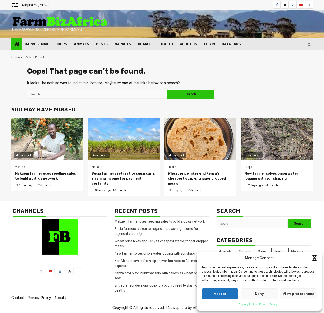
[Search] (309, 44)
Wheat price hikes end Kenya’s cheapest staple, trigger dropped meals (197, 178)
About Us (188, 44)
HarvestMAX (36, 44)
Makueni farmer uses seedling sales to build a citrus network (160, 221)
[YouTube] (50, 271)
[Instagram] (60, 271)
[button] (314, 258)
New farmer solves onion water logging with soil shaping (156, 253)
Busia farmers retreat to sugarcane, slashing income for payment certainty (123, 178)
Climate (145, 44)
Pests (102, 44)
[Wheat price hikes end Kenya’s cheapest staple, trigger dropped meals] (200, 139)
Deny (259, 294)
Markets (123, 44)
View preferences (298, 294)
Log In (209, 44)
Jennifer (45, 185)
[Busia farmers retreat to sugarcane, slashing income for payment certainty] (124, 139)
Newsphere (177, 307)
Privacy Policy (248, 304)
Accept (220, 294)
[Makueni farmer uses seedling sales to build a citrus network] (47, 139)
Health (166, 44)
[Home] (16, 44)
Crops (61, 44)
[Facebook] (41, 271)
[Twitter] (69, 271)
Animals (81, 44)
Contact (17, 297)
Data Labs (231, 44)
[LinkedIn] (79, 271)
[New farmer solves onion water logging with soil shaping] (277, 139)
